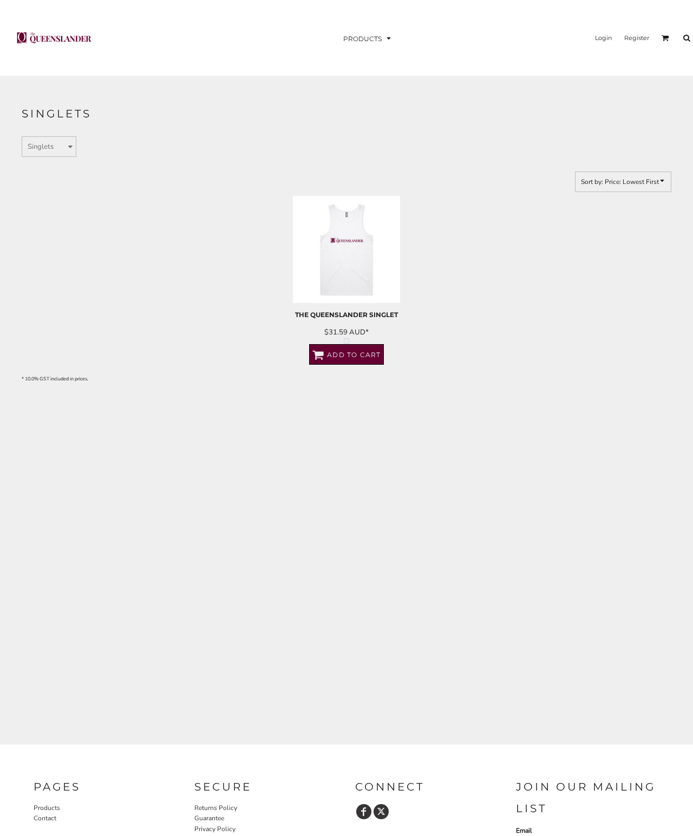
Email (524, 830)
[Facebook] (363, 811)
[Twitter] (381, 811)
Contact (45, 818)
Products (47, 808)
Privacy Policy (215, 829)
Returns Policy (215, 808)
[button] (368, 38)
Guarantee (209, 818)
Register (636, 38)
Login (603, 38)
